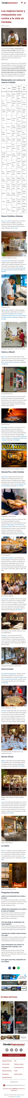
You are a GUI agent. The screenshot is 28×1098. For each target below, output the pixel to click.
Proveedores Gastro (19, 1067)
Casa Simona (4, 476)
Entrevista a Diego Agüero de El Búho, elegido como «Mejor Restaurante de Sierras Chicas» (7, 1027)
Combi (3, 519)
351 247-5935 (21, 766)
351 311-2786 (14, 228)
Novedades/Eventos (20, 1022)
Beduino (3, 760)
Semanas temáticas (7, 1070)
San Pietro (3, 635)
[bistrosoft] (14, 977)
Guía (15, 1060)
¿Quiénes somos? (18, 1074)
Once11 (3, 850)
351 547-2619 (19, 609)
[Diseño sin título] (14, 1037)
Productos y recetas (18, 1064)
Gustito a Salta (5, 310)
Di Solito (3, 396)
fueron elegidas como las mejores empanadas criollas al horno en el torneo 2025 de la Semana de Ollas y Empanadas (13, 315)
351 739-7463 (20, 485)
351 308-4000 (16, 440)
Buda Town (4, 356)
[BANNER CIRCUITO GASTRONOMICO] (14, 983)
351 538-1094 (4, 683)
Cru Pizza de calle (5, 260)
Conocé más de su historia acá (12, 362)
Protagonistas (5, 1022)
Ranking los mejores (7, 1060)
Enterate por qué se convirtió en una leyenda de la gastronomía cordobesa (14, 438)
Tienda (15, 1070)
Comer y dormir (5, 1064)
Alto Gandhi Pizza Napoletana (8, 673)
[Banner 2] (14, 988)
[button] (25, 3)
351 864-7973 (4, 364)
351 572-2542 (21, 533)
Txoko (2, 802)
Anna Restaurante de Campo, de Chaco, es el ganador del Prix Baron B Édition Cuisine (21, 1027)
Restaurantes (5, 1074)
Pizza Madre (4, 427)
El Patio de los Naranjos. (7, 558)
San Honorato (4, 599)
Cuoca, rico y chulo (6, 221)
